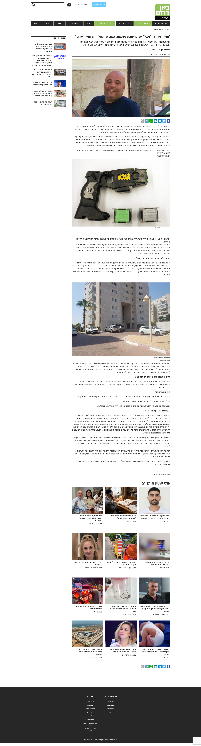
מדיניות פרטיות (111, 708)
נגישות (111, 712)
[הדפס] (142, 121)
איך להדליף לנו (99, 4)
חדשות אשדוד (124, 23)
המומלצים (90, 712)
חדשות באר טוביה (105, 23)
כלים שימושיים (111, 696)
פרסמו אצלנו (86, 4)
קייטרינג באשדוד (90, 719)
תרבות (59, 23)
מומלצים (90, 696)
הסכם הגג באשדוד (90, 708)
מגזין (48, 23)
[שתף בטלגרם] (160, 121)
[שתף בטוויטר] (164, 121)
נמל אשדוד (90, 705)
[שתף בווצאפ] (151, 121)
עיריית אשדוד (90, 701)
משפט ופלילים (74, 23)
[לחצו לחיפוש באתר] (33, 4)
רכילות (36, 23)
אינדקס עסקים (161, 23)
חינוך (89, 23)
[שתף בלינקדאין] (155, 121)
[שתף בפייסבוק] (69, 4)
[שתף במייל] (147, 121)
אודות (77, 4)
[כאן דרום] (158, 10)
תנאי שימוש (111, 701)
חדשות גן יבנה (142, 23)
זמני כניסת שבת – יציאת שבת (90, 724)
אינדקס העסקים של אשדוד (90, 729)
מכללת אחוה (90, 716)
